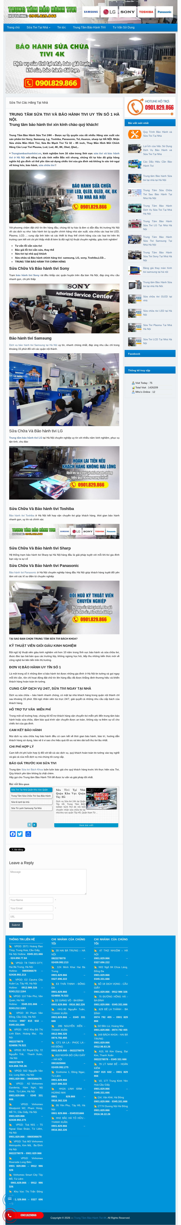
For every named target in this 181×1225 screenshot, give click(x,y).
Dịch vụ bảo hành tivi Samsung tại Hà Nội (33, 345)
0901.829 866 (17, 1078)
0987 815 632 (29, 1020)
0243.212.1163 (17, 1008)
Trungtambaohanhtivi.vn (26, 153)
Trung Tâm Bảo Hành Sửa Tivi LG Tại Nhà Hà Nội (157, 225)
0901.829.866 (17, 1095)
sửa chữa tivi (47, 165)
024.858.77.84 (19, 958)
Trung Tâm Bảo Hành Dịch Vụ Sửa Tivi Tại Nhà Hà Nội (157, 209)
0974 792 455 (103, 1017)
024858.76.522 (17, 1045)
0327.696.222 (59, 978)
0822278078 (16, 1041)
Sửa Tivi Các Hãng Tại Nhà (28, 102)
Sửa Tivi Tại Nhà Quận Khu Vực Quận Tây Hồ (70, 793)
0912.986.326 (29, 987)
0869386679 (29, 970)
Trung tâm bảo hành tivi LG (25, 437)
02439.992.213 (17, 974)
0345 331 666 (119, 1059)
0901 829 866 (34, 1153)
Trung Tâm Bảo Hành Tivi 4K (90, 1217)
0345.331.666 (35, 954)
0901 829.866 (17, 1166)
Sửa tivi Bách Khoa (32, 769)
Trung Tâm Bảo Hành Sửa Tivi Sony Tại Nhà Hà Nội (157, 256)
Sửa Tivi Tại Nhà (35, 28)
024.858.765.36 (18, 1066)
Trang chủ (13, 27)
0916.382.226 (77, 1004)
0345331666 (77, 1113)
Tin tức (61, 27)
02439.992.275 (17, 1120)
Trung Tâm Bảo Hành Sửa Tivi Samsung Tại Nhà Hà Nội (157, 241)
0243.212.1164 (17, 991)
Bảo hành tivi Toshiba (21, 515)
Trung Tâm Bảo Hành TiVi (89, 27)
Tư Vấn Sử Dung (124, 27)
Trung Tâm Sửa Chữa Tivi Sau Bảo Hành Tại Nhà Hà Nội (157, 194)
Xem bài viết (86, 825)
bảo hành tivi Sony (27, 275)
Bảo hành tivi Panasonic (22, 572)
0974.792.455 (59, 1037)
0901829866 (58, 1063)
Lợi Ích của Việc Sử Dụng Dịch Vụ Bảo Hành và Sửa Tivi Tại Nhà (157, 150)
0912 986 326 (119, 991)
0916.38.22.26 (102, 1114)
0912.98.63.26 (102, 1046)
